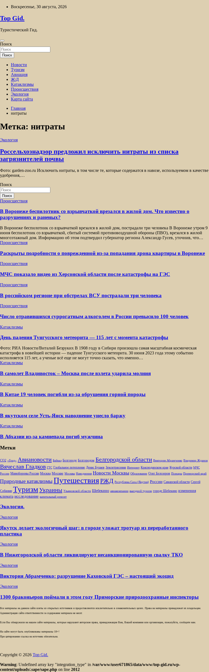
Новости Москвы (111, 473)
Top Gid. (12, 18)
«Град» (12, 460)
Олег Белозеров (159, 473)
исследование (26, 496)
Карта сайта (22, 99)
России (156, 481)
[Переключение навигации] (2, 40)
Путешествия (76, 480)
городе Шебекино (165, 491)
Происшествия (24, 89)
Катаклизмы (22, 84)
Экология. (12, 506)
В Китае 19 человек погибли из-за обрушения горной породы (73, 394)
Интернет (133, 467)
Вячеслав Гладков (23, 466)
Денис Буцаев (95, 467)
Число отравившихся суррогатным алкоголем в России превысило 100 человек (94, 316)
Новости (19, 64)
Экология (20, 94)
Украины (50, 489)
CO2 (3, 460)
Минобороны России (24, 473)
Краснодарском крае (154, 467)
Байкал (57, 460)
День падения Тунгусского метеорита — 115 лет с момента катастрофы (84, 337)
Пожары (176, 473)
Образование (138, 473)
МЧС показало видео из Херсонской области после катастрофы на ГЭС (85, 274)
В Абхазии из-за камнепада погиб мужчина (51, 436)
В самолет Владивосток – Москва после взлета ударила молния (75, 373)
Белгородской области (124, 459)
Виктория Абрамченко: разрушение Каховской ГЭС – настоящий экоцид (87, 576)
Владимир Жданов (195, 460)
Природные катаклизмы (26, 481)
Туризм (17, 69)
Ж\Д (15, 79)
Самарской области (177, 482)
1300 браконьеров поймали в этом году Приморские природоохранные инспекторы (99, 597)
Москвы (69, 473)
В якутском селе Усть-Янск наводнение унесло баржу (62, 415)
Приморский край (195, 473)
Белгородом (86, 460)
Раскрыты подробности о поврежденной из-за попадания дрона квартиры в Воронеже (102, 253)
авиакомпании (119, 490)
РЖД (106, 480)
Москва (45, 473)
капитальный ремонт (53, 496)
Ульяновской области (77, 490)
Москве (57, 473)
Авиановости (35, 459)
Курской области (181, 467)
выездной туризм (141, 490)
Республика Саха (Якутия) (132, 482)
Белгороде (70, 460)
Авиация (19, 74)
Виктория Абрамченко (167, 460)
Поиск (6, 44)
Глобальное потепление (69, 467)
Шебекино (100, 491)
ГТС (49, 467)
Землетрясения (116, 467)
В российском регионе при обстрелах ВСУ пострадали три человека (81, 295)
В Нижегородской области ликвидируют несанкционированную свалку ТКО (91, 555)
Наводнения (84, 473)
